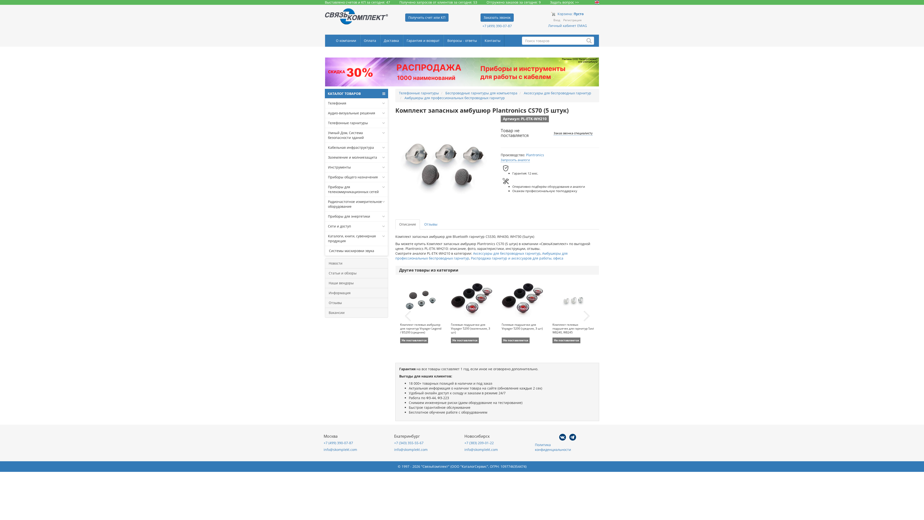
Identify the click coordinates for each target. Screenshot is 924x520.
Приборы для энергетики (349, 216)
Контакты (492, 40)
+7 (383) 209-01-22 (479, 443)
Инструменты (339, 167)
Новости (335, 263)
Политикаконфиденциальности (553, 447)
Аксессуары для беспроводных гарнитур (506, 253)
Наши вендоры (341, 283)
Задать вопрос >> (564, 2)
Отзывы (335, 302)
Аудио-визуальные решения (351, 113)
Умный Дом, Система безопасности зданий (346, 135)
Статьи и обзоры (343, 273)
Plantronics (535, 155)
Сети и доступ (339, 226)
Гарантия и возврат (423, 40)
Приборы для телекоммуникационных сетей (353, 189)
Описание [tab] (407, 224)
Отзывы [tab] (430, 224)
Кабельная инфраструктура (351, 147)
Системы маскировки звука (351, 250)
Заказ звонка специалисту (573, 133)
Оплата (370, 40)
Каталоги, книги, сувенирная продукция (352, 238)
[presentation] (408, 316)
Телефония (337, 103)
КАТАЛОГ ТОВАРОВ (344, 93)
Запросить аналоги (515, 160)
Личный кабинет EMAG (567, 25)
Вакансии (337, 312)
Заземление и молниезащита (352, 157)
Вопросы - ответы (462, 40)
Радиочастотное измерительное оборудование (355, 204)
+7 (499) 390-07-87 (497, 26)
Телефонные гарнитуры (348, 123)
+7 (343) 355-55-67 (409, 443)
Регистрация (572, 20)
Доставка (391, 40)
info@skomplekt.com (340, 449)
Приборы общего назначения (353, 177)
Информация (340, 293)
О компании (346, 40)
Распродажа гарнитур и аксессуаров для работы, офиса (517, 258)
